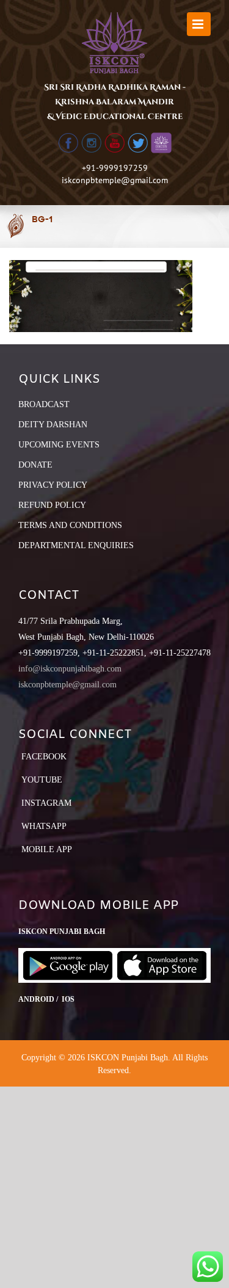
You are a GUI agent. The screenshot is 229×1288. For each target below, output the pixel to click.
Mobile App (46, 849)
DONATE (35, 464)
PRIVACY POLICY (52, 485)
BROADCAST (44, 404)
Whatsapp (44, 826)
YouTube (41, 779)
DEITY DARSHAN (52, 424)
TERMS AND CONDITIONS (70, 525)
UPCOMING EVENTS (59, 444)
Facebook (44, 756)
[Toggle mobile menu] (198, 24)
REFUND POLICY (52, 505)
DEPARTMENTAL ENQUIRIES (76, 545)
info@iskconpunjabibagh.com (70, 668)
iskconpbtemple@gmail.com (115, 180)
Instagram (46, 803)
